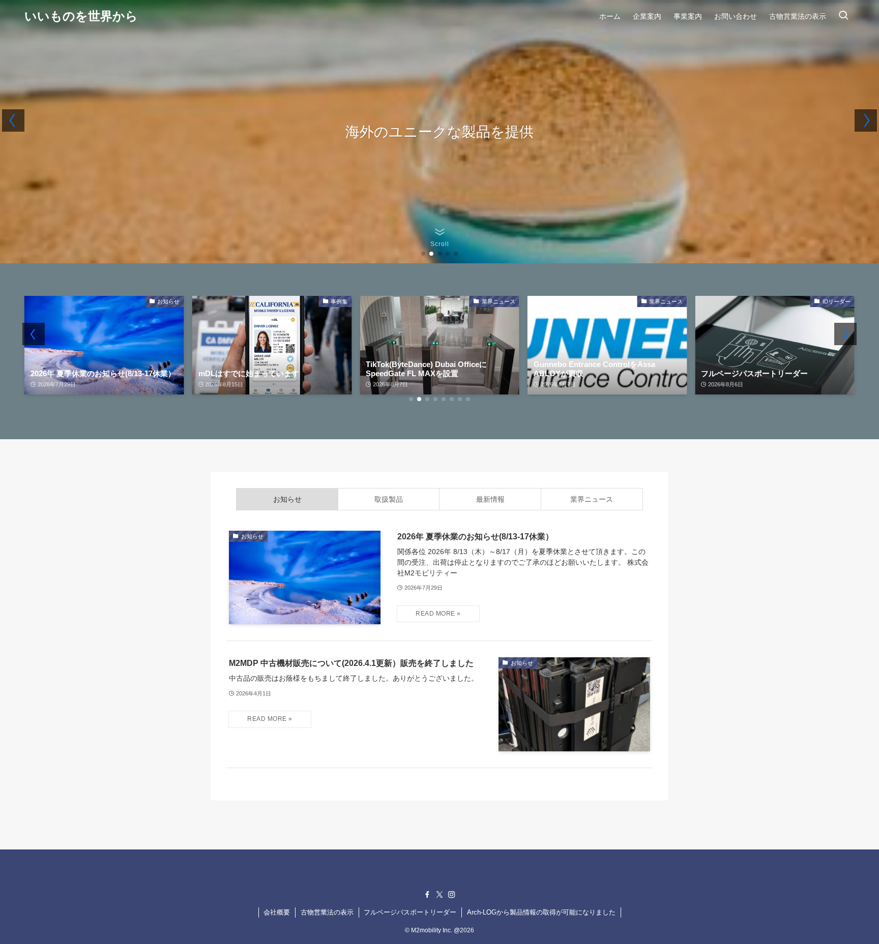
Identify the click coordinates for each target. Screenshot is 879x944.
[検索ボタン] (843, 16)
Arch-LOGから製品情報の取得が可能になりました (541, 912)
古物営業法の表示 (327, 912)
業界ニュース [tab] (591, 499)
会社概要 (276, 912)
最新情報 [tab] (490, 499)
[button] (423, 254)
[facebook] (427, 894)
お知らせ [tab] (287, 499)
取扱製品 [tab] (388, 499)
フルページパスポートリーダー (410, 912)
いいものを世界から (81, 16)
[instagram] (451, 894)
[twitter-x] (439, 894)
